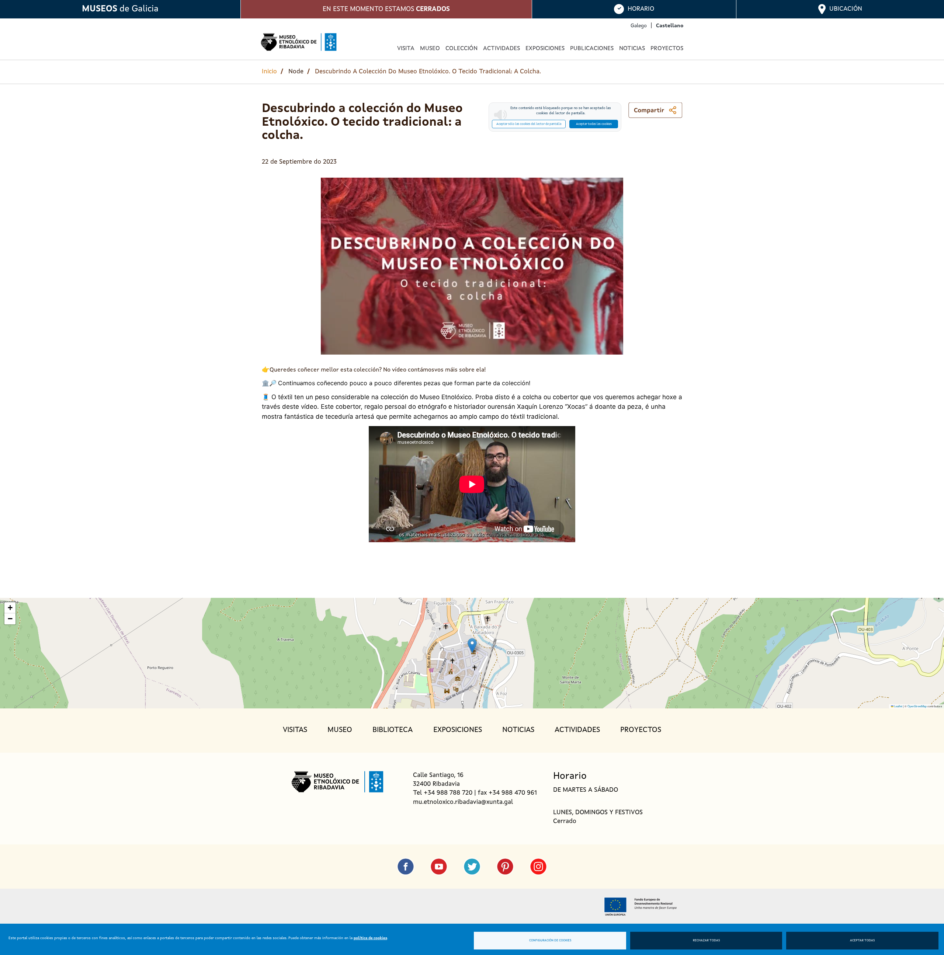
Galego (639, 25)
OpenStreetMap (917, 706)
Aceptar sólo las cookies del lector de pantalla (528, 124)
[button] (472, 645)
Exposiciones (545, 49)
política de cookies (370, 938)
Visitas (295, 730)
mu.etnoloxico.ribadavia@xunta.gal (463, 802)
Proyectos (666, 49)
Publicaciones (592, 49)
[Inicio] (299, 42)
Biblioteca (392, 730)
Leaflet (897, 706)
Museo (339, 730)
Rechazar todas (706, 940)
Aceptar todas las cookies (594, 124)
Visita (405, 49)
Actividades (501, 49)
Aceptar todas (862, 940)
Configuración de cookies (550, 940)
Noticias (632, 49)
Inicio (269, 72)
